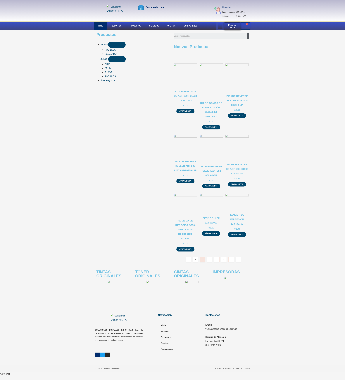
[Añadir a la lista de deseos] (178, 84)
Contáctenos (190, 26)
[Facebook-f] (97, 355)
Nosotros (117, 26)
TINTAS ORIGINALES (108, 274)
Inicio (100, 26)
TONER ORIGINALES (147, 274)
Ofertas (171, 26)
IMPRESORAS (226, 272)
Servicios (154, 26)
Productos (135, 26)
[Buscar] (248, 36)
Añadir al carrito (185, 111)
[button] (232, 26)
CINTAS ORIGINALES (186, 274)
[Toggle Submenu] (117, 45)
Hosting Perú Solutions (239, 369)
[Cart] (245, 26)
